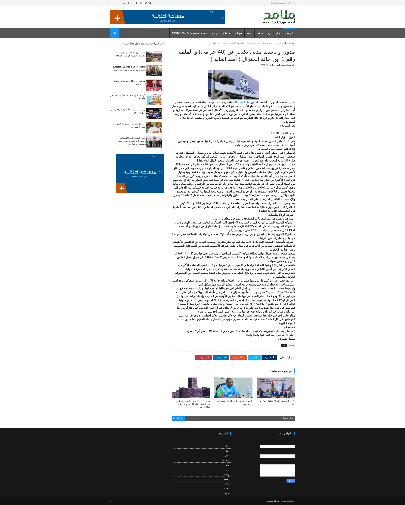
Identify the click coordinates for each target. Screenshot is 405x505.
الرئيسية (289, 33)
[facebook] (136, 3)
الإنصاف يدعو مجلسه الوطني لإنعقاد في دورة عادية (234, 402)
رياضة (249, 33)
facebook (178, 418)
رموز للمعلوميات (273, 501)
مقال (227, 484)
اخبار (278, 33)
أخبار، (226, 455)
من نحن (215, 33)
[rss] (150, 3)
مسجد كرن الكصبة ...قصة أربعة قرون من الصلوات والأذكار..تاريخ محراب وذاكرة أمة (192, 404)
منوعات (238, 33)
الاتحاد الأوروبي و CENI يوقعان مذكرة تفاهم (277, 402)
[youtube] (141, 3)
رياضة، (226, 479)
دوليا (269, 33)
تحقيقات (227, 33)
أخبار (227, 446)
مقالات (260, 33)
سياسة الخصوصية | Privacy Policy (189, 33)
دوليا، (227, 469)
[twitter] (145, 3)
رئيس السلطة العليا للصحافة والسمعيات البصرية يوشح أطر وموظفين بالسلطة (132, 141)
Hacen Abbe (242, 102)
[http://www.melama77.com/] (167, 23)
